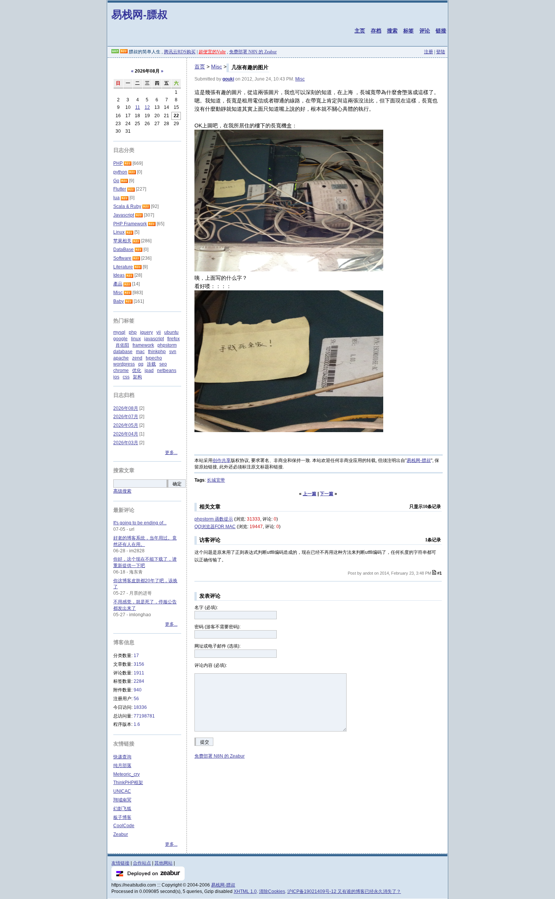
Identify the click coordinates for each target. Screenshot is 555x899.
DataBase (123, 249)
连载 (151, 364)
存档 (376, 31)
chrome (121, 370)
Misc (216, 67)
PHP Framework (130, 223)
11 (137, 107)
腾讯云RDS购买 (180, 51)
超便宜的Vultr (212, 51)
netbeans (166, 370)
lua (116, 197)
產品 (117, 284)
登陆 (440, 51)
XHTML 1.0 (245, 891)
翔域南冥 (122, 800)
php (133, 332)
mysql (119, 332)
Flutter (119, 189)
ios (116, 377)
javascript (154, 338)
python (120, 172)
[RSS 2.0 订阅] (124, 51)
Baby (118, 301)
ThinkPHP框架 (128, 782)
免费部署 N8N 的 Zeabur (253, 51)
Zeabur (120, 834)
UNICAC (122, 791)
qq (140, 364)
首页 (199, 67)
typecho (154, 358)
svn (172, 351)
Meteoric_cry (126, 774)
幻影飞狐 (122, 808)
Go (116, 180)
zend (137, 358)
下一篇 (326, 493)
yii (158, 332)
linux (136, 338)
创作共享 (222, 460)
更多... (171, 452)
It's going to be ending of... (139, 522)
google (120, 338)
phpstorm (167, 345)
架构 (137, 377)
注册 (428, 51)
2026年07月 (125, 416)
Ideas (119, 275)
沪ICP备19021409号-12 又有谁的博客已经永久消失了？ (344, 891)
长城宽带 (216, 480)
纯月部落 (122, 765)
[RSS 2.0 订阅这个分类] (127, 163)
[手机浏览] (115, 51)
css (126, 377)
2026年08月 (125, 408)
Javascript (123, 215)
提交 (204, 742)
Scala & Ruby (127, 206)
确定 (177, 484)
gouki (228, 79)
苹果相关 (122, 240)
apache (121, 358)
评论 (424, 31)
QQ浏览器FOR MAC (215, 526)
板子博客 (122, 817)
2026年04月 (125, 434)
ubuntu (171, 332)
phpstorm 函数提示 (213, 519)
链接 (441, 31)
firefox (173, 338)
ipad (149, 370)
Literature (123, 267)
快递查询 (122, 757)
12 (147, 107)
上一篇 (309, 493)
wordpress (124, 364)
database (123, 351)
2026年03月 (125, 442)
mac (140, 351)
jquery (146, 332)
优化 (136, 370)
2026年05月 (125, 425)
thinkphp (157, 351)
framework (143, 345)
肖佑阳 (122, 345)
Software (122, 258)
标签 (408, 31)
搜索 (392, 31)
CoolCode (123, 825)
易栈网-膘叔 (139, 14)
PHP (118, 163)
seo (163, 364)
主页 (360, 31)
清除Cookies (272, 891)
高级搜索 (122, 491)
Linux (119, 232)
